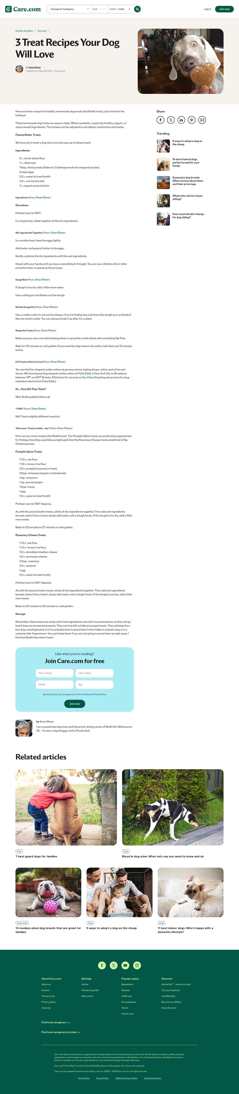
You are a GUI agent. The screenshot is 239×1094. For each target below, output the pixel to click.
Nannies (125, 990)
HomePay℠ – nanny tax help (175, 984)
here (61, 377)
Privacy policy (48, 1002)
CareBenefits (168, 996)
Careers (45, 990)
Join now (224, 9)
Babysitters (127, 984)
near (95, 9)
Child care (126, 996)
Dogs (19, 851)
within (112, 9)
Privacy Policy (99, 694)
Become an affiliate (171, 1002)
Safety (84, 984)
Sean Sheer (35, 67)
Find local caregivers (53, 1022)
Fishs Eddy (84, 373)
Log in (207, 9)
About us (46, 984)
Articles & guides (24, 30)
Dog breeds (22, 923)
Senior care (127, 1013)
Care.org (45, 1007)
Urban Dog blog (95, 377)
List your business (170, 990)
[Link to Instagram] (137, 965)
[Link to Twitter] (114, 965)
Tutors (124, 1007)
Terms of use (48, 996)
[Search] (137, 9)
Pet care (42, 30)
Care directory (168, 1007)
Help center (87, 996)
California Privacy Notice (126, 1078)
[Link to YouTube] (125, 965)
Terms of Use (83, 694)
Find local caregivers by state (59, 1032)
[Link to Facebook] (102, 965)
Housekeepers (128, 1002)
